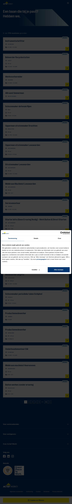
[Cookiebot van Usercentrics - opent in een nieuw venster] (61, 232)
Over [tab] (59, 238)
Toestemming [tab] (12, 238)
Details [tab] (36, 238)
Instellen (34, 269)
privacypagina (41, 259)
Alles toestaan (58, 269)
